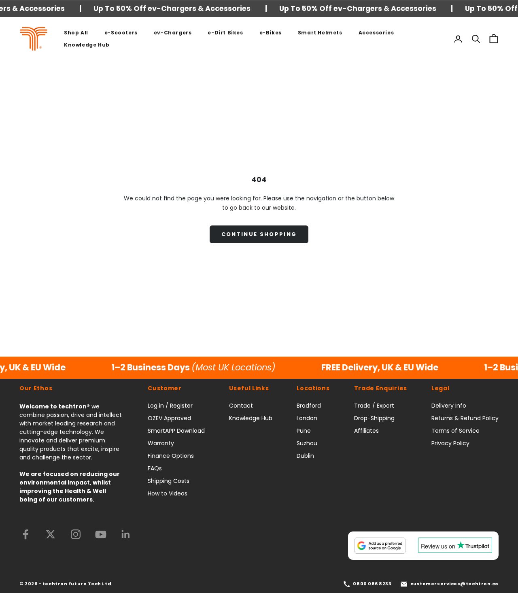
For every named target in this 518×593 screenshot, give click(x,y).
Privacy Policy (450, 443)
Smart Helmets (320, 32)
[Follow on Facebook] (25, 534)
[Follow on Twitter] (51, 534)
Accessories (376, 32)
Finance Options (171, 456)
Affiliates (366, 431)
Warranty (161, 443)
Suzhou (307, 443)
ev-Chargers (173, 32)
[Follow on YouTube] (101, 534)
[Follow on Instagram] (76, 534)
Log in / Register (170, 406)
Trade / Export (374, 406)
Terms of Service (455, 431)
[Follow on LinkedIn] (126, 534)
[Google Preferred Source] (380, 546)
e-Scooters (121, 32)
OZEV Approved (169, 418)
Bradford (309, 406)
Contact (241, 406)
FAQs (155, 468)
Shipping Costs (168, 481)
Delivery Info (448, 406)
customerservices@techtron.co (454, 583)
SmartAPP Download (176, 431)
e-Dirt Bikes (225, 32)
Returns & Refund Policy (465, 418)
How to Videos (167, 493)
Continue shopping (259, 234)
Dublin (305, 456)
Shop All (76, 32)
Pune (304, 431)
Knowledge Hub (87, 44)
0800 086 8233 (372, 583)
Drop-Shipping (374, 418)
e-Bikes (270, 32)
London (307, 418)
